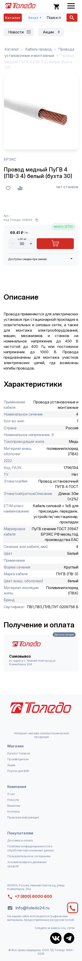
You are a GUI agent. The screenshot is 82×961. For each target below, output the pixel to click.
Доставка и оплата (20, 840)
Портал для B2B (18, 771)
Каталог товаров (18, 753)
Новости (13, 800)
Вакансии (13, 805)
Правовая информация (23, 817)
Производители (18, 759)
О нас (11, 794)
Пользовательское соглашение (29, 856)
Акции (11, 765)
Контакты (13, 811)
